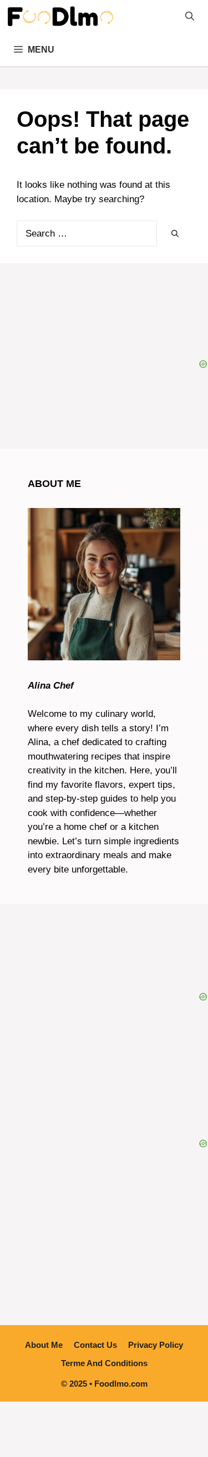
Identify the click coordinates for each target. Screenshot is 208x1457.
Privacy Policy (155, 1345)
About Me (44, 1345)
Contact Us (95, 1345)
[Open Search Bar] (189, 16)
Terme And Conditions (104, 1363)
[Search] (175, 234)
